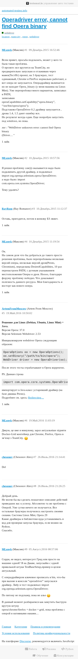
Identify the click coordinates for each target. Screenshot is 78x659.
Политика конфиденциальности (51, 633)
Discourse (25, 641)
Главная (6, 626)
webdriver (34, 36)
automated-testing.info (14, 10)
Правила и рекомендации (45, 626)
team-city (15, 36)
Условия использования (16, 633)
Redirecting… (36, 397)
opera (25, 36)
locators (6, 36)
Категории (21, 626)
